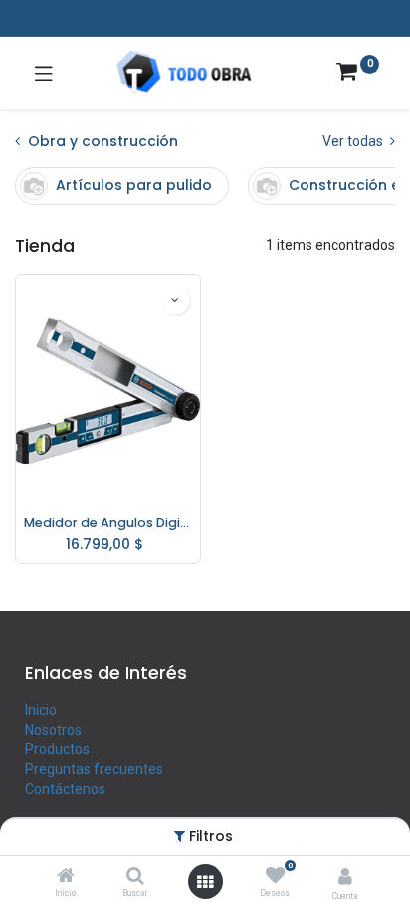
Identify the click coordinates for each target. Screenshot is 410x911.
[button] (175, 300)
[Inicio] (66, 877)
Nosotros (53, 730)
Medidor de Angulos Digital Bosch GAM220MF (108, 522)
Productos (57, 749)
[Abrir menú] (205, 882)
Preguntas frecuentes (94, 769)
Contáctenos (65, 789)
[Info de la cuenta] (345, 876)
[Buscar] (135, 877)
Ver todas (354, 141)
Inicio (41, 710)
